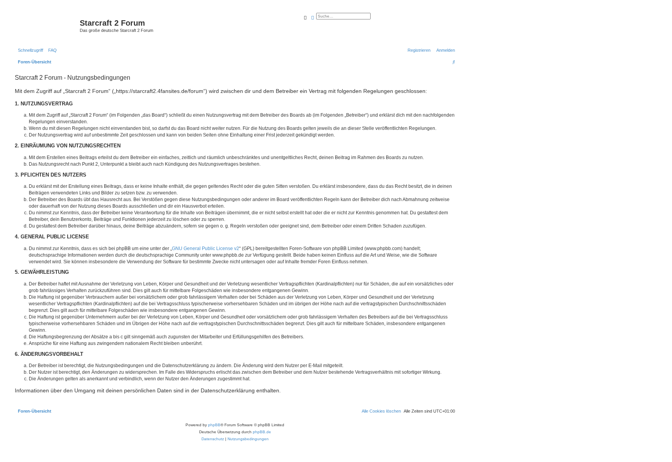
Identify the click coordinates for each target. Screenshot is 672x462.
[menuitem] (51, 50)
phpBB (214, 425)
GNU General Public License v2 (205, 248)
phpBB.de (262, 432)
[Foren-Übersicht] (46, 25)
